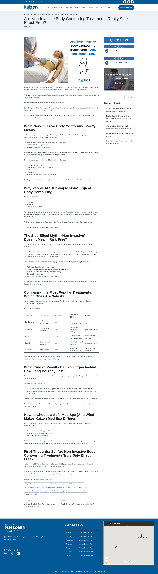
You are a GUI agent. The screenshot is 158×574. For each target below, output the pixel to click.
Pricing (91, 7)
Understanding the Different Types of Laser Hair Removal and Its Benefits (39, 503)
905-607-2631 (37, 2)
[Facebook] (124, 1)
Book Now (119, 83)
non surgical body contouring (80, 487)
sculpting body (44, 491)
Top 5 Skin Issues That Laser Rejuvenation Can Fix (78, 502)
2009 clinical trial (33, 389)
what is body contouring (57, 491)
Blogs (96, 7)
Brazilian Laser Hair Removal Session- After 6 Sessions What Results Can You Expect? (119, 118)
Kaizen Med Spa (31, 441)
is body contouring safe (63, 487)
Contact (109, 7)
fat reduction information (48, 487)
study (82, 252)
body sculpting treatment (76, 484)
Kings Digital (102, 571)
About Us (102, 7)
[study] (32, 393)
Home (48, 7)
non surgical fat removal (31, 491)
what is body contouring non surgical (76, 491)
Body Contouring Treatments (59, 484)
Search (129, 97)
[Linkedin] (132, 1)
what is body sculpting (31, 494)
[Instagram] (128, 1)
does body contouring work (32, 487)
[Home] (24, 14)
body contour (28, 484)
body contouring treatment (41, 484)
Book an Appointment (126, 7)
